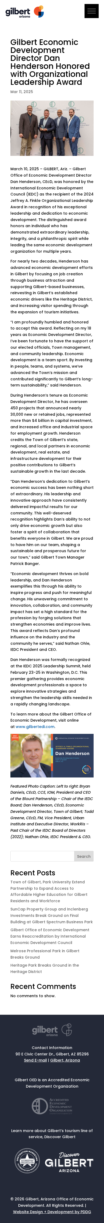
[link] (25, 16)
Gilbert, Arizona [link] (65, 1060)
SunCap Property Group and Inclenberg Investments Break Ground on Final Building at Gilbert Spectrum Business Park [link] (51, 915)
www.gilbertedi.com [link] (35, 726)
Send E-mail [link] (35, 1060)
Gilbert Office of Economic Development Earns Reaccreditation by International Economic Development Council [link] (49, 936)
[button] (92, 11)
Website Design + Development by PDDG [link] (52, 1211)
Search (84, 856)
